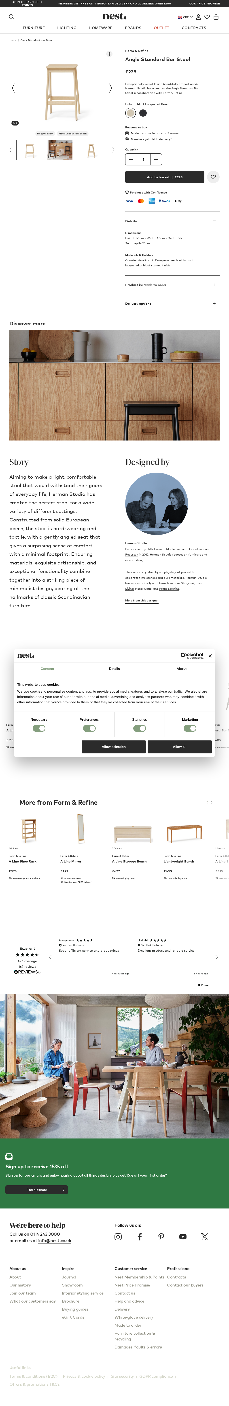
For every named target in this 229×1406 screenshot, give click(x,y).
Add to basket (165, 177)
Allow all (179, 747)
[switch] (89, 728)
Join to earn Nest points (27, 3)
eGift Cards (73, 1317)
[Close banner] (210, 655)
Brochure (70, 1300)
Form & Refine (136, 50)
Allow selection (114, 747)
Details (131, 221)
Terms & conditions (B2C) (33, 1376)
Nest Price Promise (132, 1284)
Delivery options (138, 303)
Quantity (131, 149)
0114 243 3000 (45, 1234)
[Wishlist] (207, 16)
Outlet (162, 27)
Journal (69, 1276)
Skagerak (187, 583)
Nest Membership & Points (139, 1276)
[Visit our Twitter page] (204, 1237)
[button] (50, 957)
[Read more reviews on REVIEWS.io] (27, 972)
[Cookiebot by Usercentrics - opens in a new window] (184, 656)
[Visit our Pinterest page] (161, 1237)
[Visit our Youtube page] (183, 1237)
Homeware (101, 27)
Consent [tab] (47, 669)
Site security (122, 1376)
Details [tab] (114, 669)
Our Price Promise (204, 3)
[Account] (198, 16)
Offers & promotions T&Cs (34, 1384)
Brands (133, 27)
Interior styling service (82, 1292)
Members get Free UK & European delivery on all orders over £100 (114, 3)
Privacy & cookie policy (84, 1376)
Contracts (194, 27)
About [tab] (182, 669)
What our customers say (32, 1300)
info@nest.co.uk (54, 1240)
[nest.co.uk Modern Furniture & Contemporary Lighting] (114, 16)
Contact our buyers (185, 1284)
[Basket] (216, 16)
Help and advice (129, 1300)
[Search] (11, 16)
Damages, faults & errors (138, 1346)
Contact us (124, 1292)
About (15, 1276)
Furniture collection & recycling (134, 1335)
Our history (20, 1284)
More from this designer (142, 600)
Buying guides (75, 1308)
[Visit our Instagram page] (118, 1237)
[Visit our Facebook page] (140, 1237)
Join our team (22, 1292)
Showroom (72, 1284)
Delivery (122, 1308)
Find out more (36, 1190)
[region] (133, 957)
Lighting (66, 27)
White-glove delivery (133, 1317)
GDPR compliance (156, 1376)
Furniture (34, 27)
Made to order (127, 1325)
